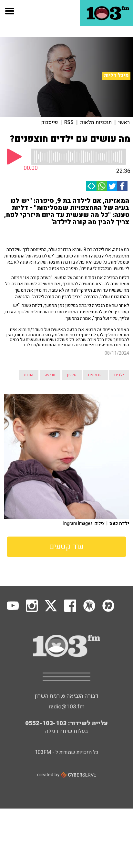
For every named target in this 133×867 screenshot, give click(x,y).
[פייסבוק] (122, 186)
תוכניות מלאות (96, 122)
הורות (28, 375)
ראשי (124, 122)
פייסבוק (49, 122)
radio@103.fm (67, 706)
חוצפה (50, 375)
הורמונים (95, 375)
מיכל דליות (116, 75)
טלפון (72, 375)
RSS (69, 122)
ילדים (119, 375)
